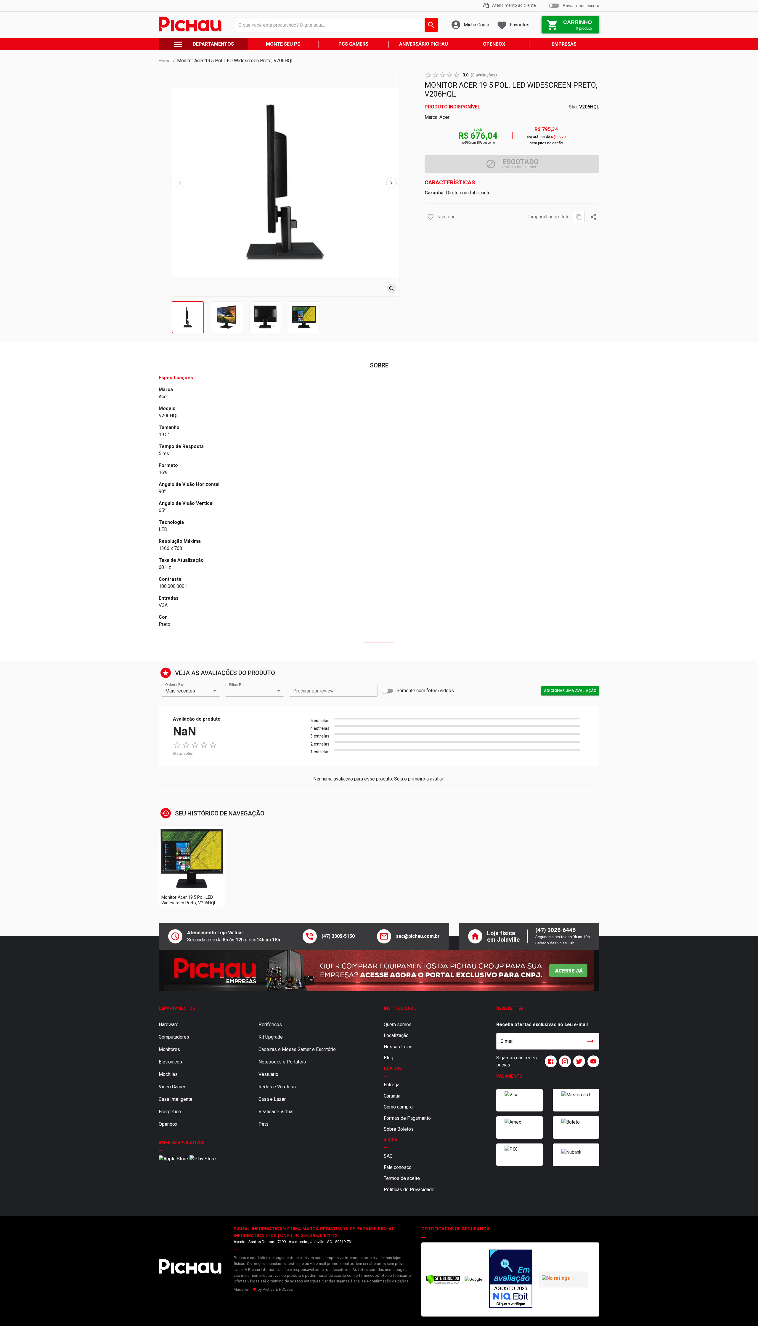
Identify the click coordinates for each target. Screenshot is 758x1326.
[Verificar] (443, 1283)
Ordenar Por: (174, 685)
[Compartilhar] (593, 217)
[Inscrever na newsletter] (590, 1041)
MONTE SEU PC (283, 44)
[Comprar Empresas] (379, 970)
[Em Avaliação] (511, 1279)
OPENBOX (494, 44)
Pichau (268, 1289)
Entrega (391, 1084)
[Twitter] (578, 1061)
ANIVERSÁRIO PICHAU (423, 44)
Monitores (169, 1049)
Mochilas (168, 1074)
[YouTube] (592, 1061)
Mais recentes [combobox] (180, 691)
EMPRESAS (564, 44)
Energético (170, 1111)
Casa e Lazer (272, 1099)
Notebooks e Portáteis (282, 1062)
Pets (263, 1124)
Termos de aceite (402, 1178)
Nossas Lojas (398, 1047)
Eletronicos (170, 1062)
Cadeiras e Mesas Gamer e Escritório (297, 1049)
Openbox (168, 1124)
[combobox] (335, 25)
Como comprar (399, 1107)
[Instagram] (564, 1061)
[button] (430, 216)
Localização (396, 1035)
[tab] (188, 317)
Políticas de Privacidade (409, 1189)
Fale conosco (398, 1167)
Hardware (169, 1024)
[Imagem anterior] (180, 182)
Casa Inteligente (175, 1099)
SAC (388, 1156)
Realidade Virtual (275, 1111)
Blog (388, 1058)
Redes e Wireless (277, 1087)
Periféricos (270, 1024)
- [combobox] (230, 691)
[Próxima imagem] (391, 182)
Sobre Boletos (399, 1129)
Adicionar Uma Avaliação (570, 690)
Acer (444, 117)
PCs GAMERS (353, 44)
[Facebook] (549, 1061)
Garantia (392, 1096)
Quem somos (398, 1024)
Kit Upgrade (270, 1037)
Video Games (173, 1087)
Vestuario (268, 1074)
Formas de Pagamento (407, 1118)
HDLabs (286, 1289)
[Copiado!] (579, 217)
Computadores (174, 1037)
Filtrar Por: (237, 685)
